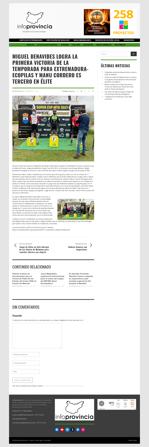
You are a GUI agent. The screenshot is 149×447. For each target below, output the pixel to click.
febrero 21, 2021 (32, 91)
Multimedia (120, 45)
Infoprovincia (18, 91)
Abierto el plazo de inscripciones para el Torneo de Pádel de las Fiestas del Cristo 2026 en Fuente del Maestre (24, 278)
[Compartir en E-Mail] (92, 91)
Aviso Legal (39, 440)
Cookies (31, 440)
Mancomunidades (82, 40)
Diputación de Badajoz (58, 40)
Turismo (65, 45)
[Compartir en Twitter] (81, 91)
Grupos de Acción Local (107, 40)
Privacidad (47, 440)
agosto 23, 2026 (30, 286)
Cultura (76, 45)
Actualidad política (47, 45)
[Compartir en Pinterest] (88, 91)
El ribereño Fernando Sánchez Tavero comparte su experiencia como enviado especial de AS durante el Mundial (81, 278)
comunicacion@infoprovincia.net (23, 423)
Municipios (129, 40)
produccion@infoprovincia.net (22, 415)
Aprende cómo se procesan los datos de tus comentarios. (63, 386)
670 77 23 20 (39, 415)
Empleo (30, 45)
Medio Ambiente (104, 45)
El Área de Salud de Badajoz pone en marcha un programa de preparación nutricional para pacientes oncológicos (120, 79)
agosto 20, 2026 (58, 286)
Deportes (88, 45)
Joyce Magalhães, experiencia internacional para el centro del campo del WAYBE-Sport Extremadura (52, 278)
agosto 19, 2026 (87, 286)
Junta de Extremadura (30, 40)
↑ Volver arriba (132, 440)
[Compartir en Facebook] (77, 91)
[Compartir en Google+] (85, 91)
